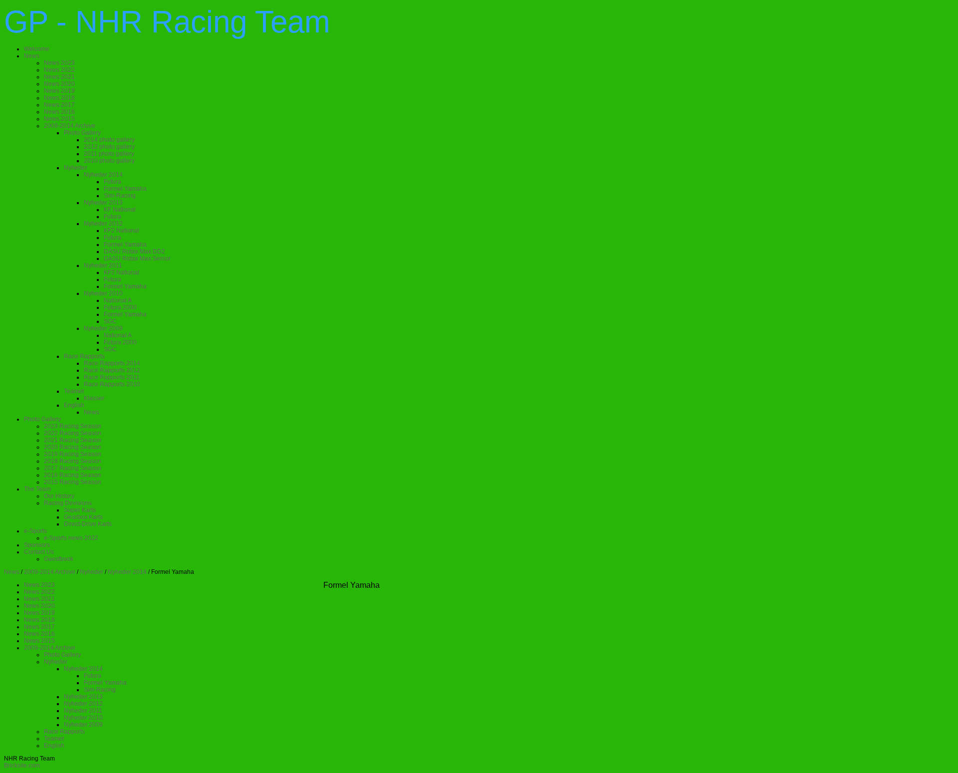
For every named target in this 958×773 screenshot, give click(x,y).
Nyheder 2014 (127, 571)
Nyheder (91, 571)
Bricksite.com (22, 765)
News (11, 571)
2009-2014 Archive (49, 571)
